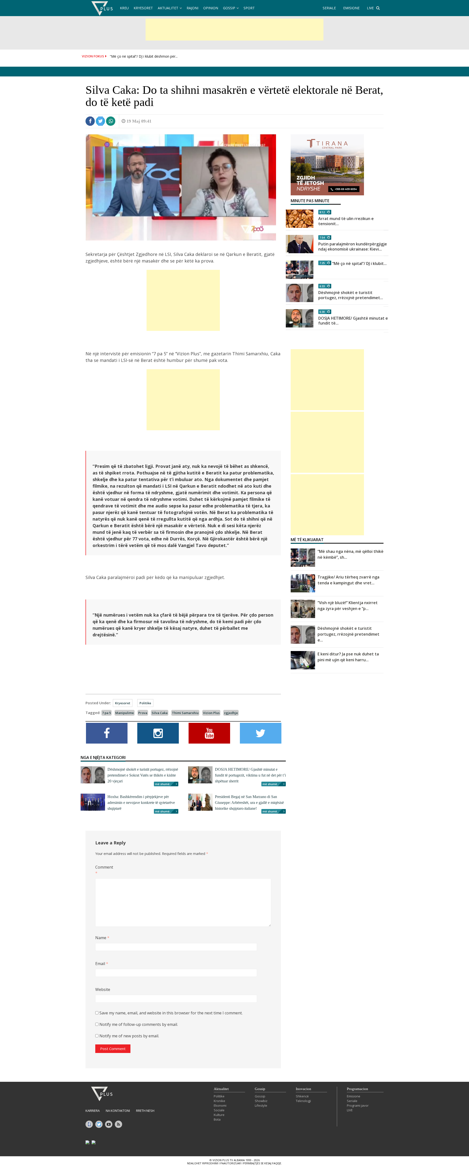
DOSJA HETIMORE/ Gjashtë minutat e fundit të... (353, 320)
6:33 (322, 286)
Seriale (352, 1101)
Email (101, 963)
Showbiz (261, 1101)
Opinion (210, 8)
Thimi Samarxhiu (185, 713)
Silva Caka (160, 713)
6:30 (322, 312)
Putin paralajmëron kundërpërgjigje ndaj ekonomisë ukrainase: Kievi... (352, 246)
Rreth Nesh (145, 1110)
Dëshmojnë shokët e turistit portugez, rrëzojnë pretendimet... (350, 295)
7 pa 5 (106, 713)
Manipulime (124, 713)
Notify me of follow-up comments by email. (138, 1024)
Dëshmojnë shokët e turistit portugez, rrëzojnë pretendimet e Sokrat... (165, 56)
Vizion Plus (211, 713)
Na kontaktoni (118, 1110)
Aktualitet (168, 8)
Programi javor (358, 1105)
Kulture (219, 1115)
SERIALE (329, 8)
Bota (217, 1119)
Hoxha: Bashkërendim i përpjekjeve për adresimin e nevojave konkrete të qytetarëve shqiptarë (141, 802)
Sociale (219, 1110)
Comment (103, 870)
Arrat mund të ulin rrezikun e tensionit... (346, 221)
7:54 (322, 237)
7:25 (322, 263)
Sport (249, 8)
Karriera (92, 1110)
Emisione (353, 1096)
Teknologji (303, 1101)
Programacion (357, 1089)
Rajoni (192, 8)
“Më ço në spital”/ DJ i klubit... (359, 263)
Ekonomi (220, 1105)
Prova (142, 713)
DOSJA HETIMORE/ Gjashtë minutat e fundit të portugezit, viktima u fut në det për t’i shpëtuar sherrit (250, 775)
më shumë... (163, 784)
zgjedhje (231, 713)
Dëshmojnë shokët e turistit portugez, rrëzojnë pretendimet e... (348, 634)
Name (102, 937)
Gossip (229, 8)
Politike (145, 703)
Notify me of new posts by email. (129, 1036)
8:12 (322, 212)
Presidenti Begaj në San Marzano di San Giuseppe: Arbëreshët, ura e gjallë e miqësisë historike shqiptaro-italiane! (249, 802)
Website (102, 989)
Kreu (124, 8)
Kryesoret (143, 8)
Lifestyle (261, 1105)
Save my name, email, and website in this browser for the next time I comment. (171, 1013)
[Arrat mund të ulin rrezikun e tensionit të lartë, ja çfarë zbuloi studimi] (299, 219)
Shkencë (302, 1096)
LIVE (370, 8)
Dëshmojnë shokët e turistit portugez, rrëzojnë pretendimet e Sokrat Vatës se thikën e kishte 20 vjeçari (142, 775)
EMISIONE (351, 8)
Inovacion (303, 1089)
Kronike (219, 1101)
